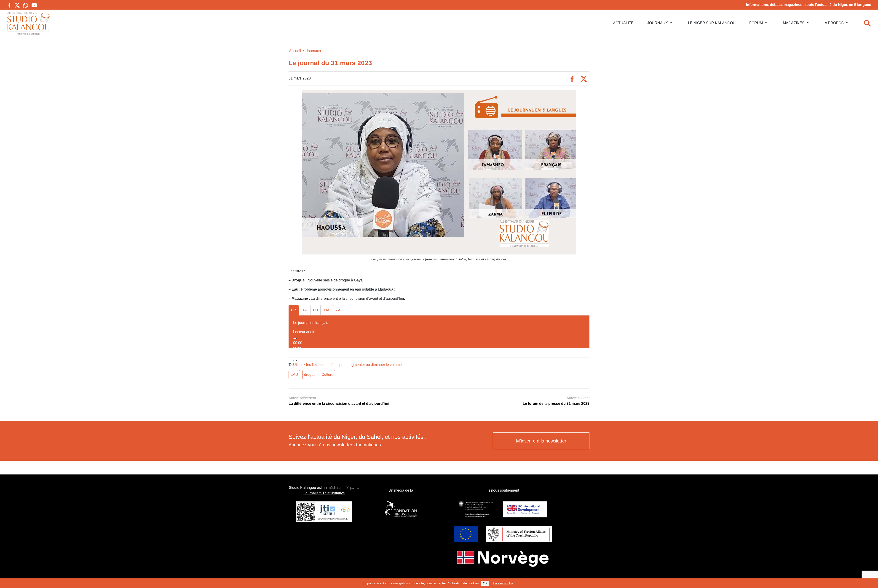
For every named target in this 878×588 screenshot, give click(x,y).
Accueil (295, 51)
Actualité (623, 23)
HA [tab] (326, 310)
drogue (310, 374)
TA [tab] (304, 310)
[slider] (348, 365)
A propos (834, 23)
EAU (294, 374)
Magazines (794, 23)
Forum (756, 23)
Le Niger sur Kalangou (712, 23)
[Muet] (295, 360)
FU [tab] (315, 310)
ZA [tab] (338, 310)
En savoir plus (503, 583)
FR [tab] (293, 310)
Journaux (657, 23)
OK (485, 583)
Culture (327, 374)
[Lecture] (295, 338)
